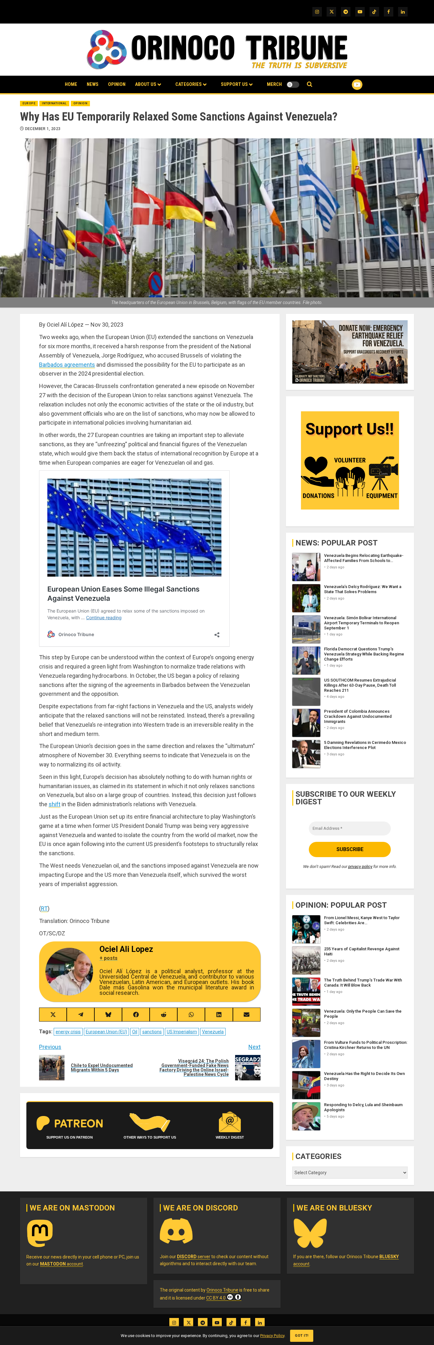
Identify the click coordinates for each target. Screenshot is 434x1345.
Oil (134, 1031)
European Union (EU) (106, 1031)
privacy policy (360, 866)
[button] (310, 84)
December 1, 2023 (43, 129)
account (61, 1263)
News (92, 84)
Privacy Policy (272, 1335)
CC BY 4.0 (216, 1297)
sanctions (152, 1031)
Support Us (234, 84)
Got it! (302, 1336)
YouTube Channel (347, 85)
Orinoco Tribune (222, 1290)
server (193, 1256)
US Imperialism (182, 1031)
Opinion (116, 84)
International (54, 103)
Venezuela (213, 1031)
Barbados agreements (67, 364)
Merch (274, 84)
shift (54, 804)
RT (44, 908)
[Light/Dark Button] (293, 84)
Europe (29, 103)
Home (71, 84)
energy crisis (68, 1031)
